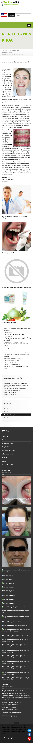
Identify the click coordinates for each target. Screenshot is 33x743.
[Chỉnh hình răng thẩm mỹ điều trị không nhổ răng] (15, 635)
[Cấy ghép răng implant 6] (9, 595)
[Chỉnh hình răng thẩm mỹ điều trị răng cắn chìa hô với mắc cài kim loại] (16, 640)
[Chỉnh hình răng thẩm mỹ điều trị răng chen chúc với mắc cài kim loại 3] (16, 673)
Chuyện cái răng (8, 332)
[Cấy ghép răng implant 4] (9, 587)
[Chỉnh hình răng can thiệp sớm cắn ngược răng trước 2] (16, 617)
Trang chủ (4, 50)
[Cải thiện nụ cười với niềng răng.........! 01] (16, 521)
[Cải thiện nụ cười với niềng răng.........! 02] (16, 552)
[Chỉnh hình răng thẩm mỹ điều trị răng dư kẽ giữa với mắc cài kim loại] (16, 678)
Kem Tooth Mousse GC (9, 322)
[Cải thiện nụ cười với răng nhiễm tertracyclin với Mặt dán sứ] (16, 571)
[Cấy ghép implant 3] (8, 583)
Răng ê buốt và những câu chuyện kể (14, 342)
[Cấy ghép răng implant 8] (9, 603)
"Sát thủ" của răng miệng (10, 362)
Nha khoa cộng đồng (8, 450)
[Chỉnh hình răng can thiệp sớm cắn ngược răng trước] (16, 611)
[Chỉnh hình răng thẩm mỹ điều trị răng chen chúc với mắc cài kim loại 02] (16, 656)
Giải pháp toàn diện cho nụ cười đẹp (14, 334)
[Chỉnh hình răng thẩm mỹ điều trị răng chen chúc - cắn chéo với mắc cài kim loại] (16, 645)
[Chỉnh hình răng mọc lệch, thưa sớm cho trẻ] (14, 625)
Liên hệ (4, 461)
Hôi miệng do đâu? (8, 252)
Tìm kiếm (11, 15)
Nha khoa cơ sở (8, 418)
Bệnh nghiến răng (8, 336)
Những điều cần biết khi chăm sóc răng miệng (16, 287)
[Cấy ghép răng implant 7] (9, 599)
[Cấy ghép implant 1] (8, 575)
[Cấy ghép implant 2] (8, 579)
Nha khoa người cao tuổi (11, 408)
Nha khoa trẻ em (8, 411)
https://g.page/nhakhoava (15, 712)
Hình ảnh (5, 439)
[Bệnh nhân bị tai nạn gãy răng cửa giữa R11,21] (16, 490)
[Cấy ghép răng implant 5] (9, 591)
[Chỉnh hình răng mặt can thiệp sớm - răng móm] (15, 621)
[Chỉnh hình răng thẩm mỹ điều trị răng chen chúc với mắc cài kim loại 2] (16, 667)
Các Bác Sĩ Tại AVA (8, 464)
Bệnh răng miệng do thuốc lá (11, 360)
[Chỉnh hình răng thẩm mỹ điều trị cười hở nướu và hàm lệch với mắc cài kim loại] (16, 630)
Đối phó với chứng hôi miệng (12, 364)
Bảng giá (4, 457)
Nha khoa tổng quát (7, 52)
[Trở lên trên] (16, 723)
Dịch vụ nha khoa (7, 443)
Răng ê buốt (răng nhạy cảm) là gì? (13, 358)
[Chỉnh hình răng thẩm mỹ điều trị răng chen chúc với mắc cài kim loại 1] (16, 662)
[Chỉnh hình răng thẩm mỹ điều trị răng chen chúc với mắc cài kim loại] (16, 651)
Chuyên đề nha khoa (8, 447)
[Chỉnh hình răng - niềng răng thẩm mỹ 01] (13, 607)
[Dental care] (4, 15)
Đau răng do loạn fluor (10, 348)
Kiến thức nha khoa (14, 50)
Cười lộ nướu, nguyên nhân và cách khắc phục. (17, 352)
